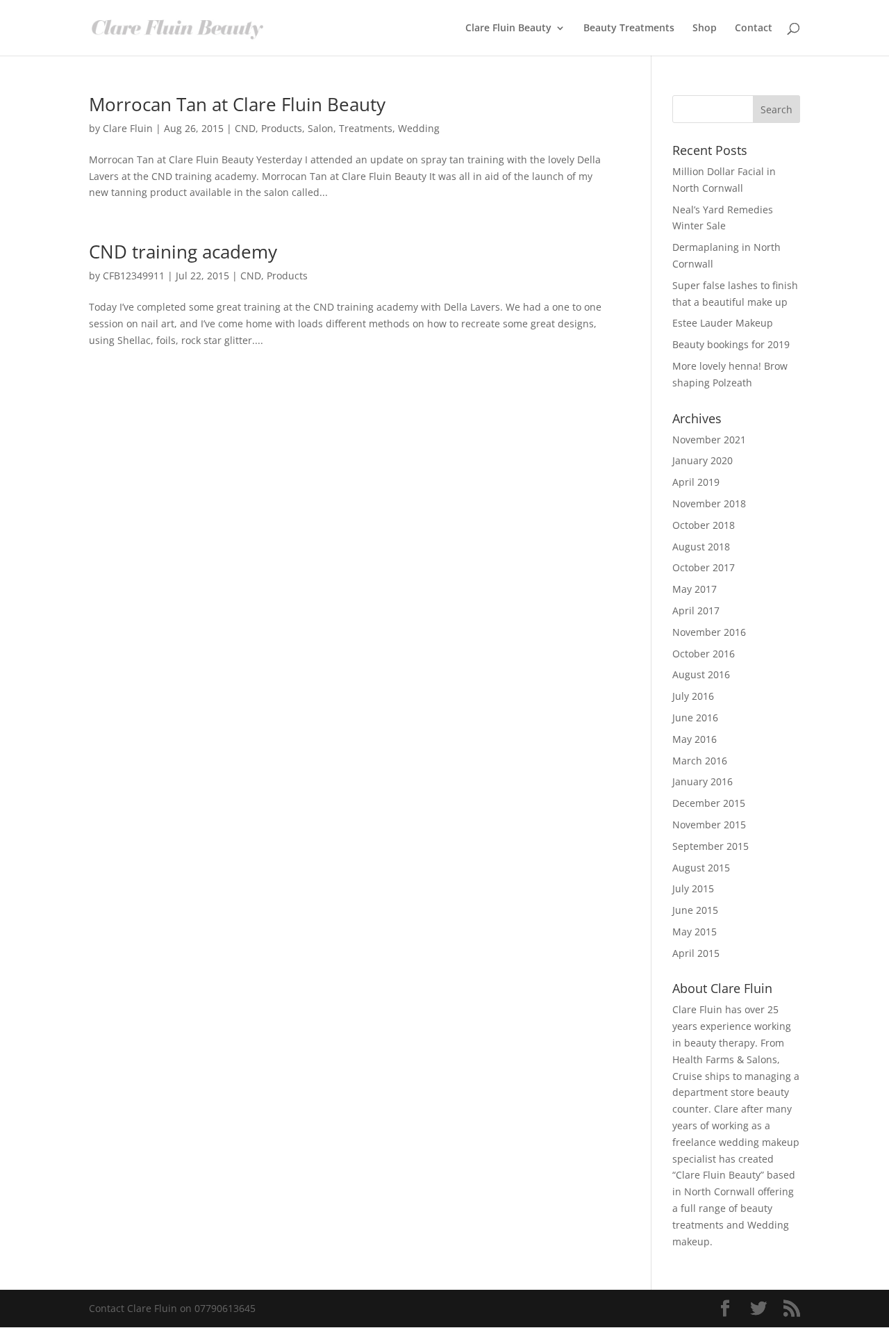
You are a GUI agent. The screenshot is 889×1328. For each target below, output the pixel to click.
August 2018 (701, 546)
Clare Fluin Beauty (508, 28)
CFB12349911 (134, 275)
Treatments (365, 128)
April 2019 (696, 482)
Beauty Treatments (628, 28)
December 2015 (708, 803)
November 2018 (709, 503)
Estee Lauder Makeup (722, 322)
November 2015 (709, 824)
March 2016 (699, 760)
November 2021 (709, 439)
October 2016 (703, 653)
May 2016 (694, 739)
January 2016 (702, 781)
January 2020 (702, 460)
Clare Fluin (128, 128)
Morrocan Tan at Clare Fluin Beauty (237, 104)
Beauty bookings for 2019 (731, 344)
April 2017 (696, 610)
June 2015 (695, 910)
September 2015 (710, 846)
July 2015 (693, 888)
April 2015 (696, 953)
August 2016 (701, 674)
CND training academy (183, 251)
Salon (320, 128)
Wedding (419, 128)
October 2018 (703, 525)
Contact (753, 28)
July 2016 (693, 696)
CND (245, 128)
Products (281, 128)
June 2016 (695, 717)
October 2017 (703, 567)
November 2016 (709, 632)
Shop (704, 28)
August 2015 (701, 867)
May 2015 (694, 931)
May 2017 (694, 589)
